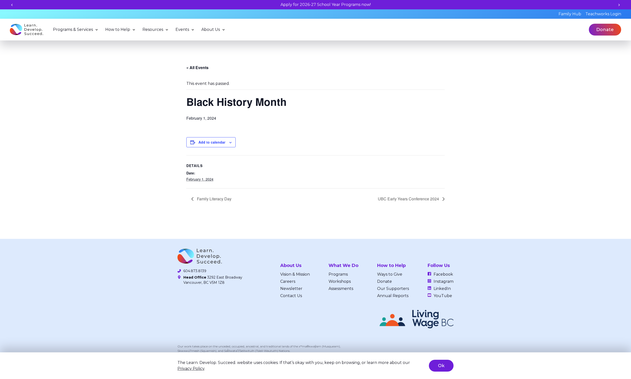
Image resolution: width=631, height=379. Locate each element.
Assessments (341, 288)
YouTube (443, 295)
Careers (287, 281)
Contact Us (291, 295)
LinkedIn (442, 288)
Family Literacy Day (213, 199)
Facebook (443, 274)
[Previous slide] (12, 4)
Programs (338, 274)
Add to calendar (211, 142)
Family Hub (570, 14)
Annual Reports (392, 295)
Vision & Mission (295, 274)
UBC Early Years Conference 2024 (409, 199)
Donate (605, 29)
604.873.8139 (194, 271)
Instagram (444, 281)
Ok (441, 365)
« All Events (197, 67)
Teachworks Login (603, 14)
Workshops (340, 281)
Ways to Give (389, 274)
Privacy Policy (190, 368)
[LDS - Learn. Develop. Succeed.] (26, 29)
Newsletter (291, 288)
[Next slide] (619, 4)
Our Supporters (393, 288)
